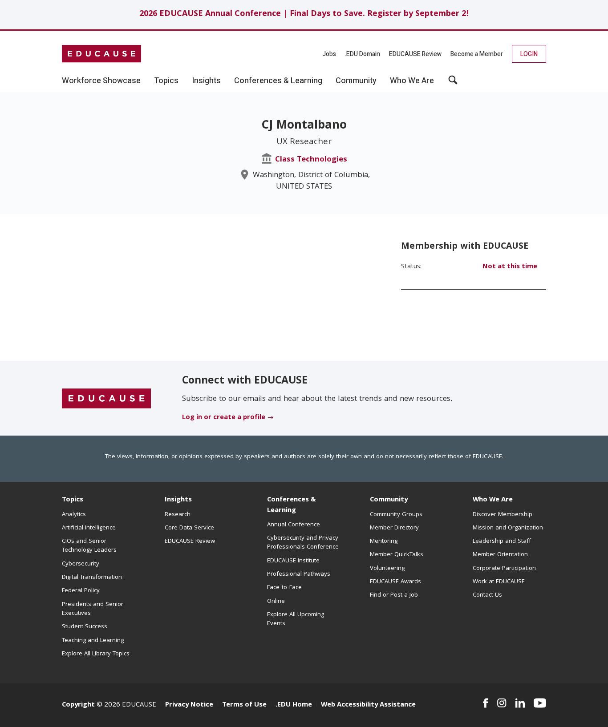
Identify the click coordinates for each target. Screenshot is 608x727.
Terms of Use (244, 705)
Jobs (329, 54)
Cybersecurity (80, 564)
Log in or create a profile (223, 418)
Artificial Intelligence (89, 528)
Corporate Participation (504, 569)
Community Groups (396, 515)
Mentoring (383, 541)
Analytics (74, 515)
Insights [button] (206, 81)
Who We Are (493, 500)
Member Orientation (500, 555)
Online (276, 601)
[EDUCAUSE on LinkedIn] (520, 703)
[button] (452, 83)
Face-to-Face (284, 588)
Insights (178, 500)
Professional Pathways (298, 574)
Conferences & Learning (291, 505)
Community (389, 500)
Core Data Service (189, 528)
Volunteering (387, 569)
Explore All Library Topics (96, 654)
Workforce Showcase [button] (101, 81)
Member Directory (394, 528)
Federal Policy (81, 591)
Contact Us (487, 595)
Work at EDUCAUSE (499, 582)
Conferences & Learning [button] (278, 81)
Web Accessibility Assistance (368, 705)
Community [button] (356, 81)
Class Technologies (311, 159)
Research (178, 515)
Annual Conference (293, 525)
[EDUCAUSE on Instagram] (502, 703)
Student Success (84, 627)
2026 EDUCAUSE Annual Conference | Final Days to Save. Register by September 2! (304, 14)
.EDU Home (294, 705)
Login (529, 54)
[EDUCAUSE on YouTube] (540, 703)
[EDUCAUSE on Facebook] (485, 703)
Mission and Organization (508, 528)
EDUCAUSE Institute (293, 561)
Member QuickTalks (396, 555)
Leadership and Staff (502, 541)
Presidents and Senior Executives (92, 609)
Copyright (78, 705)
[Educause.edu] (106, 398)
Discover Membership (502, 515)
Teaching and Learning (93, 641)
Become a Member (476, 54)
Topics (72, 500)
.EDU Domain (362, 54)
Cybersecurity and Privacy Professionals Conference (303, 542)
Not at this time (509, 267)
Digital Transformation (92, 577)
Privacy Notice (189, 705)
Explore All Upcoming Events (295, 619)
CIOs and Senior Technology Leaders (89, 546)
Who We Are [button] (412, 81)
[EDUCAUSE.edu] (101, 54)
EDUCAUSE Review (415, 54)
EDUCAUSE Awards (395, 582)
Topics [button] (166, 81)
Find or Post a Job (394, 595)
